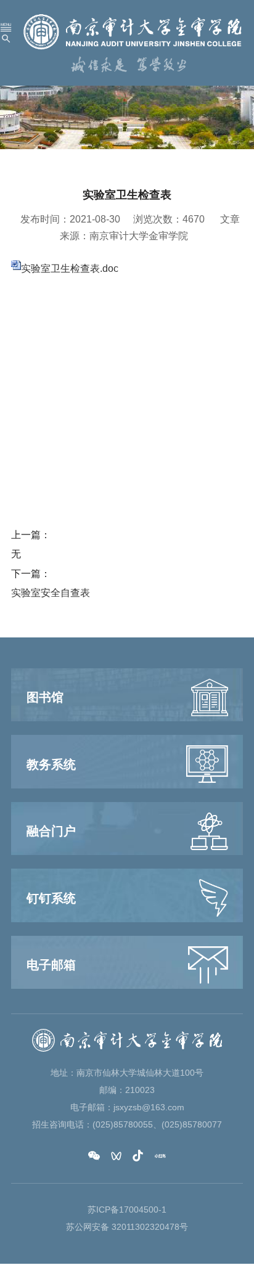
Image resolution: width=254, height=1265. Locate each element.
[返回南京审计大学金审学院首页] (133, 31)
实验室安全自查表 (50, 592)
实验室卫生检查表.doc (69, 268)
